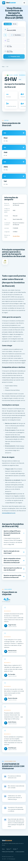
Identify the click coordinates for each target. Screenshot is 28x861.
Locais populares (19, 851)
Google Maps (16, 236)
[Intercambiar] (5, 35)
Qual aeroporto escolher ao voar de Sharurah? (13, 569)
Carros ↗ (8, 849)
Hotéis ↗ (15, 849)
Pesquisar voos (15, 56)
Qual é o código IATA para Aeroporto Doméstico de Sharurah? (12, 533)
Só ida (14, 24)
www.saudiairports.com (8, 513)
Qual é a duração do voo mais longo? (11, 552)
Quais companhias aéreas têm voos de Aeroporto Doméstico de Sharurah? (12, 560)
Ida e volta (7, 24)
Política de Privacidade (8, 851)
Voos (3, 66)
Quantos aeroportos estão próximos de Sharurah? (12, 576)
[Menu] (24, 2)
